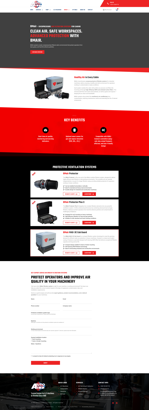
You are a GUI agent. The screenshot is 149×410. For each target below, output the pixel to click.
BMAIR (66, 10)
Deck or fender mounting (39, 341)
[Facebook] (116, 403)
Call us (112, 2)
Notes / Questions (36, 344)
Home (31, 10)
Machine (47, 321)
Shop (47, 10)
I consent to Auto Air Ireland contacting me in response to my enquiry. (51, 356)
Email (64, 299)
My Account (108, 10)
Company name (67, 306)
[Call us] (108, 3)
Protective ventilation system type (43, 313)
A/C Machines (57, 10)
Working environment (53, 330)
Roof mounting (36, 339)
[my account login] (104, 10)
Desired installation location (38, 337)
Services (38, 10)
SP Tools (74, 10)
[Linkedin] (113, 403)
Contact (90, 10)
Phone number (35, 306)
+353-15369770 (114, 4)
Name (32, 299)
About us (82, 10)
